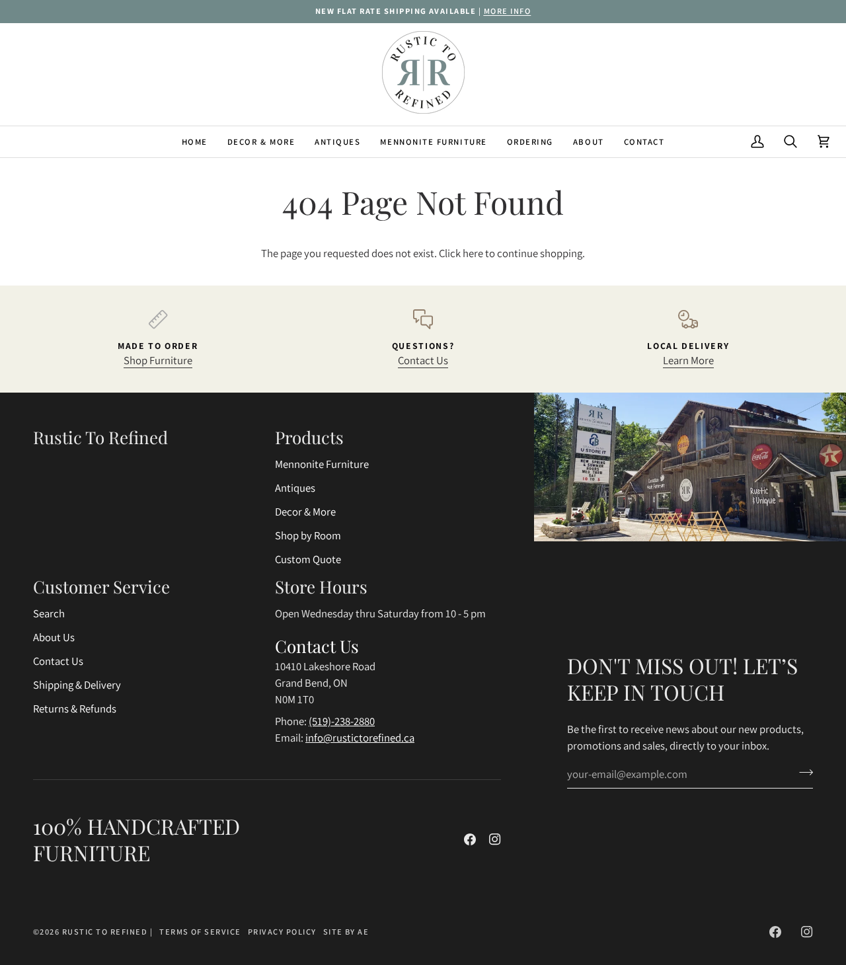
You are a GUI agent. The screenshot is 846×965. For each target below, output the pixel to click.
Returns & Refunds (74, 708)
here (473, 253)
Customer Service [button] (101, 586)
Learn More (688, 360)
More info (507, 11)
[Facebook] (470, 839)
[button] (261, 141)
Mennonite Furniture (322, 464)
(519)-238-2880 (342, 721)
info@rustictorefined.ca (359, 737)
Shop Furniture (158, 360)
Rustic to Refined (104, 931)
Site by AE (346, 931)
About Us (54, 637)
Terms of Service (200, 931)
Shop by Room (308, 535)
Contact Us (423, 360)
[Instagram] (495, 839)
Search (49, 613)
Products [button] (309, 437)
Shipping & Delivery (77, 684)
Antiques (295, 488)
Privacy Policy (282, 931)
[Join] (802, 772)
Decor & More (305, 511)
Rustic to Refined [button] (100, 437)
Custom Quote (308, 559)
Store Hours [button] (321, 586)
